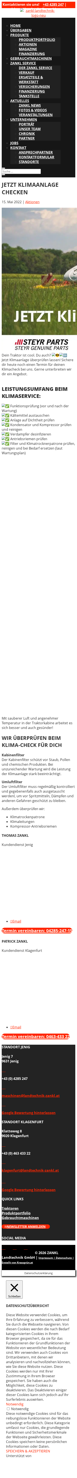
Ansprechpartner (36, 152)
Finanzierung (32, 53)
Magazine (28, 49)
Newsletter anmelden (26, 1226)
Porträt (26, 124)
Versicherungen (34, 86)
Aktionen (28, 44)
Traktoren (10, 1208)
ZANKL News (30, 105)
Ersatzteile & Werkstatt (31, 79)
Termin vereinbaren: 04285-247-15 (37, 930)
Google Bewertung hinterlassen (29, 1112)
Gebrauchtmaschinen (31, 58)
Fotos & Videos (33, 110)
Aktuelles (19, 100)
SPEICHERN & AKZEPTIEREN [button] (28, 1451)
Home (15, 25)
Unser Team (30, 129)
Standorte (29, 161)
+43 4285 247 (53, 4)
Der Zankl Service (35, 68)
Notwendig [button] (15, 1404)
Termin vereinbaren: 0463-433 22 (36, 1036)
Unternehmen (23, 119)
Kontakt (18, 147)
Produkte (19, 35)
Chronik (27, 133)
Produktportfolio (37, 39)
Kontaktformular (36, 157)
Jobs (14, 143)
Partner (27, 138)
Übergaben (20, 30)
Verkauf (26, 72)
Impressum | (47, 1258)
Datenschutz (64, 1258)
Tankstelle (29, 96)
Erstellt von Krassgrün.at (17, 1262)
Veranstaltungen (36, 114)
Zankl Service (23, 63)
